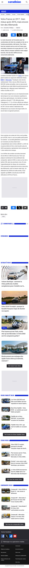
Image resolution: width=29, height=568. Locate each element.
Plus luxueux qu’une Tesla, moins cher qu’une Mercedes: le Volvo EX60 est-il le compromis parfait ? (13, 334)
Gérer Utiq (17, 562)
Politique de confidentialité (20, 555)
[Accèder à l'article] (14, 273)
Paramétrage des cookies (20, 558)
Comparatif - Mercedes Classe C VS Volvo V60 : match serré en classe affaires (18, 517)
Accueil (2, 14)
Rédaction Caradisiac (5, 549)
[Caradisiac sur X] (7, 536)
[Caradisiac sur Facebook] (3, 536)
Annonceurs (17, 545)
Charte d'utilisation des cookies (5, 559)
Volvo (3, 11)
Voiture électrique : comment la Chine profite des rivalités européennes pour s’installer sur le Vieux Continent (13, 284)
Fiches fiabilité (20, 14)
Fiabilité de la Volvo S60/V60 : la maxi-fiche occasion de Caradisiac (17, 418)
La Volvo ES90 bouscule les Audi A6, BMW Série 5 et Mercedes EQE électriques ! (19, 471)
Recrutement (3, 552)
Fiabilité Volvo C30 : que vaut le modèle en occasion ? (19, 427)
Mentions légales (4, 555)
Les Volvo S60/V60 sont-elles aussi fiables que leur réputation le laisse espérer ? (19, 402)
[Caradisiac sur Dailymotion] (11, 536)
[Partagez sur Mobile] (25, 34)
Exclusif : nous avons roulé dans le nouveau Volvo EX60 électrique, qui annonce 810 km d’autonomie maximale (19, 463)
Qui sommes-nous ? (19, 549)
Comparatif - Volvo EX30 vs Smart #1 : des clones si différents (19, 491)
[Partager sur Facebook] (14, 34)
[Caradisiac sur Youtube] (15, 536)
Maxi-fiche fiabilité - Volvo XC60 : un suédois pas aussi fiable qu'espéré (19, 410)
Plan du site (17, 552)
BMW (2, 80)
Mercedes (9, 80)
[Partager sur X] (19, 34)
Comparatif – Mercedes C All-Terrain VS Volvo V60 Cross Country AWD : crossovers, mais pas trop (18, 500)
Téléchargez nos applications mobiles (13, 542)
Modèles (8, 14)
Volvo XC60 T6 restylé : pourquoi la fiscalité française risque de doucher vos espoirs (13, 309)
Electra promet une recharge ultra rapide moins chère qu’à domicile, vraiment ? (12, 359)
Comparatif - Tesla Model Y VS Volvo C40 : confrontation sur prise (19, 508)
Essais (13, 14)
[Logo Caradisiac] (14, 3)
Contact (2, 545)
